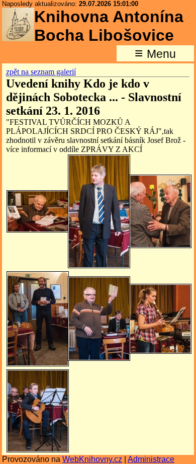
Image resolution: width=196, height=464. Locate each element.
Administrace (151, 459)
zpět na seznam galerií (41, 71)
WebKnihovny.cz (92, 459)
